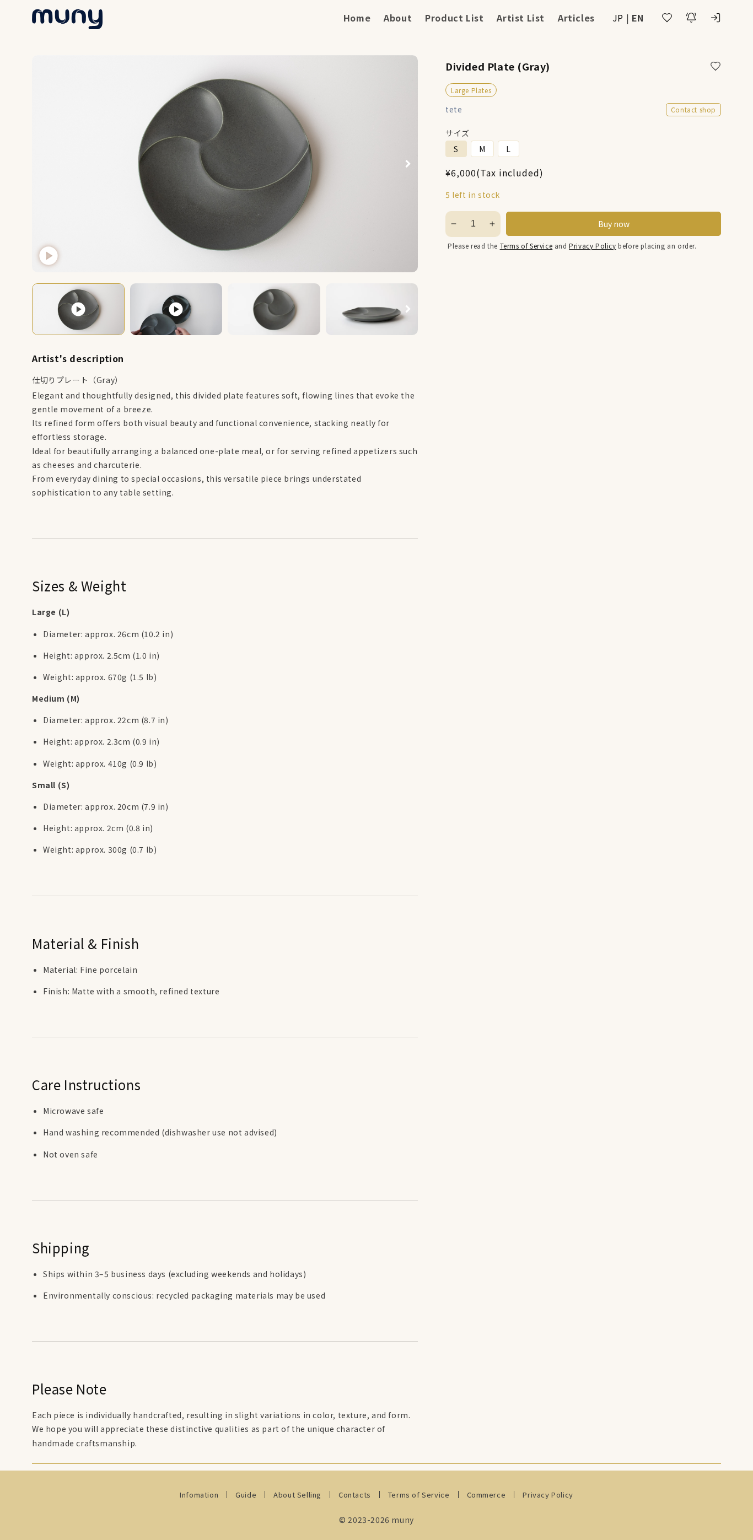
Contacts (354, 1494)
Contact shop (693, 109)
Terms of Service (526, 245)
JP (617, 17)
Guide (245, 1494)
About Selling (297, 1494)
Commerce (486, 1494)
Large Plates (471, 90)
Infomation (199, 1494)
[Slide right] (408, 163)
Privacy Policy (592, 245)
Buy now (614, 223)
